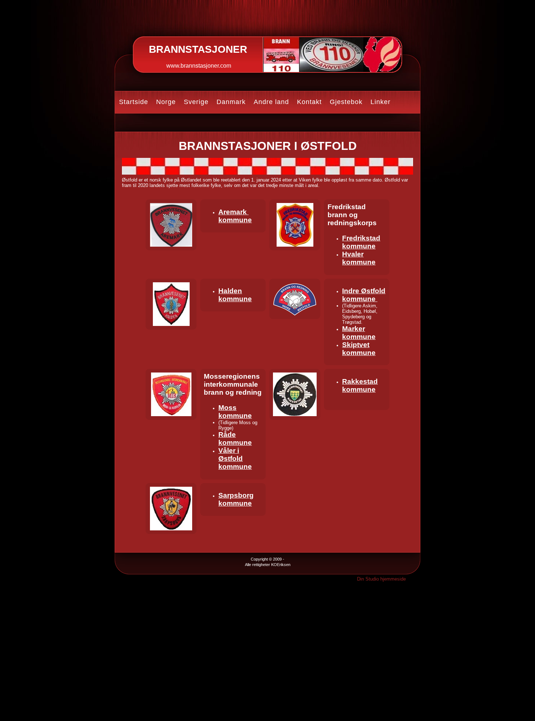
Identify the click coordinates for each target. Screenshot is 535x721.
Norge (166, 101)
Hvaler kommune (359, 258)
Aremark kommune (235, 216)
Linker (380, 101)
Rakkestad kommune (360, 385)
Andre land (271, 101)
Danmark (231, 101)
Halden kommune (235, 295)
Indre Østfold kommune (363, 295)
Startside (133, 101)
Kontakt (309, 101)
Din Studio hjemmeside (381, 579)
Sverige (196, 101)
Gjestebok (346, 101)
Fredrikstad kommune (361, 242)
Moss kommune (235, 411)
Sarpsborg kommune (236, 499)
